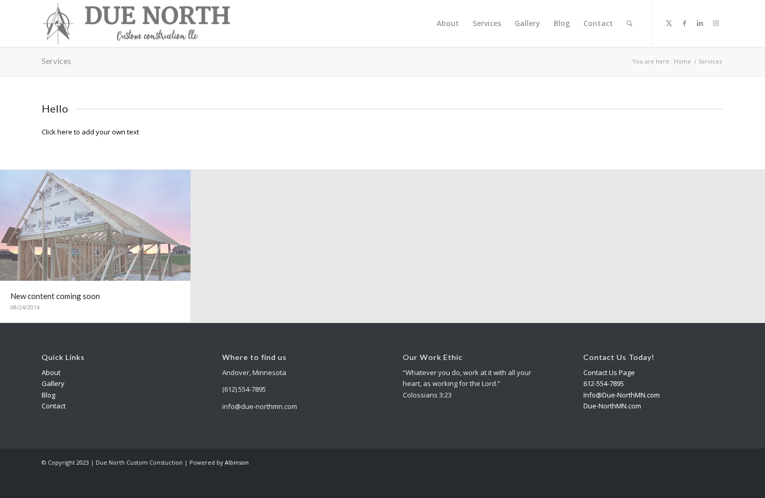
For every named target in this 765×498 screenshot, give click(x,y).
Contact (54, 405)
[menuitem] (448, 23)
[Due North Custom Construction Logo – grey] (137, 23)
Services (56, 61)
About (51, 372)
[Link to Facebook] (684, 23)
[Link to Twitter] (669, 23)
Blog (48, 395)
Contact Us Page (609, 372)
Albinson (237, 462)
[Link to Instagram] (715, 23)
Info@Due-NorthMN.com (621, 395)
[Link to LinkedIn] (700, 23)
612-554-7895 (603, 383)
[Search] (629, 23)
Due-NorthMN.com (612, 405)
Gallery (53, 383)
